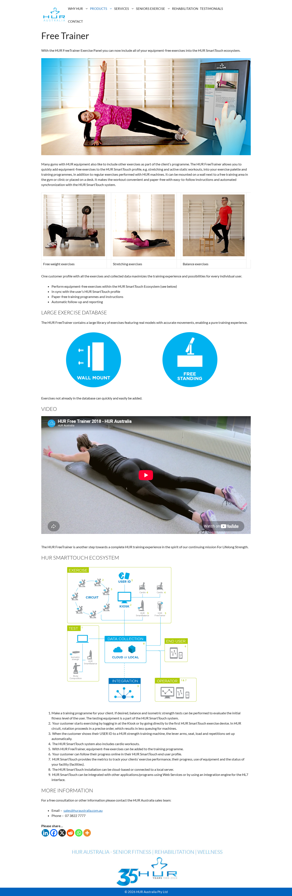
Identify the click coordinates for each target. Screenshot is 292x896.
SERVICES (121, 8)
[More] (87, 833)
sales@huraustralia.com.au (83, 810)
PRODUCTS (98, 8)
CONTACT (75, 21)
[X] (62, 833)
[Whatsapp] (79, 833)
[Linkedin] (45, 833)
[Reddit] (70, 833)
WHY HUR (75, 8)
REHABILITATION (185, 8)
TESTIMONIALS (211, 8)
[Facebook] (54, 833)
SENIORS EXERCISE (150, 8)
